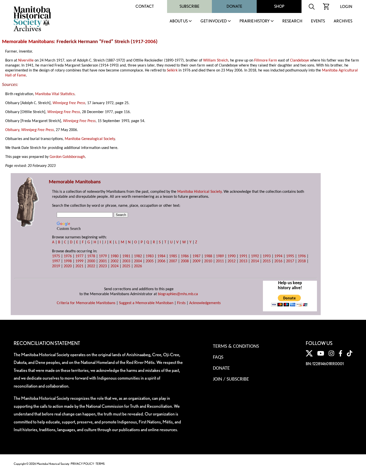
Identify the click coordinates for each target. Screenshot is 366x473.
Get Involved (213, 21)
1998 (68, 261)
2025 (126, 266)
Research (292, 21)
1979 (103, 256)
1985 (173, 256)
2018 (302, 261)
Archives (343, 21)
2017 (290, 261)
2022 (91, 266)
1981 (126, 256)
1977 (79, 256)
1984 (161, 256)
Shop (279, 6)
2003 (126, 261)
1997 (56, 261)
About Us (179, 21)
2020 (68, 266)
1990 (232, 256)
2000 (91, 261)
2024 (115, 266)
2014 (255, 261)
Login (346, 6)
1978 (91, 256)
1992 (255, 256)
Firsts (181, 303)
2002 (115, 261)
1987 (196, 256)
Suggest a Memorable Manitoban (146, 303)
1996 (302, 256)
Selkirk (172, 70)
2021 (79, 266)
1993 (267, 256)
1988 (208, 256)
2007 (173, 261)
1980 (115, 256)
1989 (220, 256)
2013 (243, 261)
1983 (150, 256)
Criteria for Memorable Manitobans (86, 303)
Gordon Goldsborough (67, 157)
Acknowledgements (205, 303)
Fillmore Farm (265, 61)
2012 (232, 261)
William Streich (215, 61)
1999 (79, 261)
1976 (68, 256)
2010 (208, 261)
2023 (103, 266)
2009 (196, 261)
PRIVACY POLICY (82, 464)
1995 (290, 256)
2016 (278, 261)
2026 (138, 266)
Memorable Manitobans (28, 41)
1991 (243, 256)
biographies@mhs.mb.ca (178, 294)
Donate (234, 6)
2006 (150, 41)
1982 (138, 256)
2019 (56, 266)
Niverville (26, 61)
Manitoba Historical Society (199, 192)
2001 (103, 261)
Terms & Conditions (236, 346)
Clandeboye (299, 61)
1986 (185, 256)
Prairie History (255, 21)
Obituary (12, 130)
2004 (138, 261)
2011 (220, 261)
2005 (150, 261)
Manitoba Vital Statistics (54, 94)
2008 (185, 261)
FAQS (218, 357)
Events (318, 21)
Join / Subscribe (231, 379)
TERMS (100, 464)
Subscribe (189, 6)
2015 (267, 261)
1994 (278, 256)
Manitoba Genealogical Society (90, 139)
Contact (144, 6)
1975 (56, 256)
